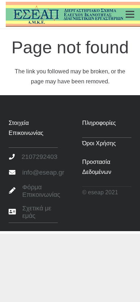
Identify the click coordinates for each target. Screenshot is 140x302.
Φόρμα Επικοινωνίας (41, 191)
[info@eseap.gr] (15, 173)
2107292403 (39, 156)
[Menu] (130, 14)
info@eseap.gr (43, 172)
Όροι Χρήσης (99, 143)
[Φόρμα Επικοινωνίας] (15, 191)
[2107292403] (15, 157)
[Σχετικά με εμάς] (15, 212)
